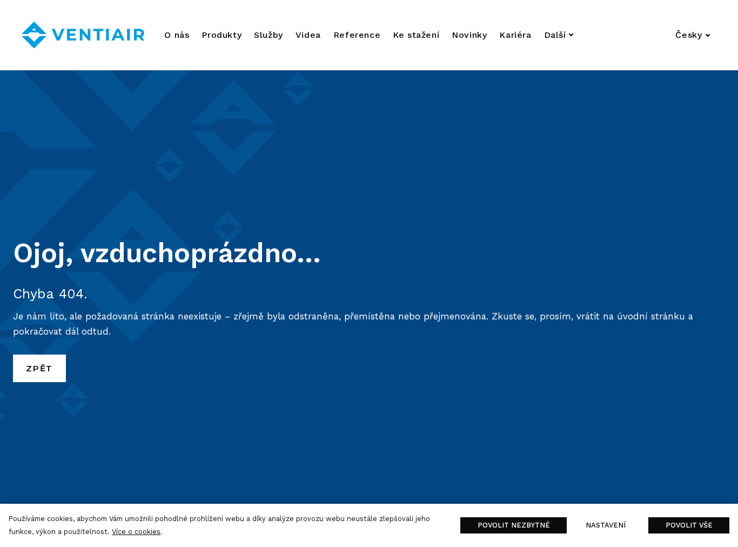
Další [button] (555, 35)
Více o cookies (136, 532)
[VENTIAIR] (83, 35)
